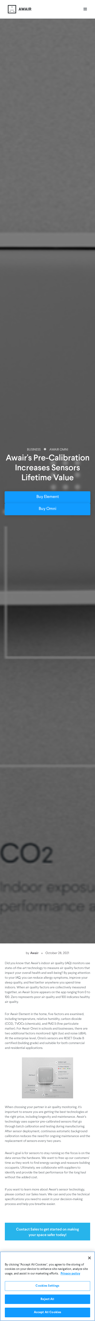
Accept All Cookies (47, 1312)
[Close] (89, 1258)
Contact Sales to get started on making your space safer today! (47, 1232)
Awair (34, 953)
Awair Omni (58, 449)
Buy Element (47, 497)
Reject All (47, 1299)
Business (34, 449)
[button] (85, 9)
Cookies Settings (47, 1285)
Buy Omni (47, 509)
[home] (18, 9)
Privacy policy (70, 1273)
